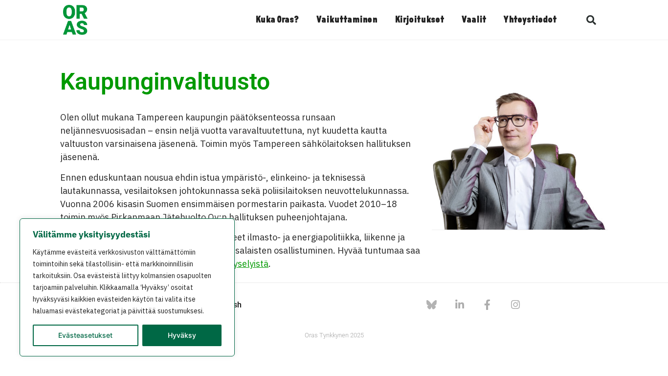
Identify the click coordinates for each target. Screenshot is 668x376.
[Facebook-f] (487, 305)
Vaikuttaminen (346, 20)
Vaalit (474, 20)
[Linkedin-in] (459, 305)
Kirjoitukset (419, 20)
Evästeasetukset (85, 335)
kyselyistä (248, 263)
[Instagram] (515, 305)
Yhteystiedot (530, 20)
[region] (127, 287)
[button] (591, 20)
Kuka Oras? (277, 20)
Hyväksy (182, 335)
